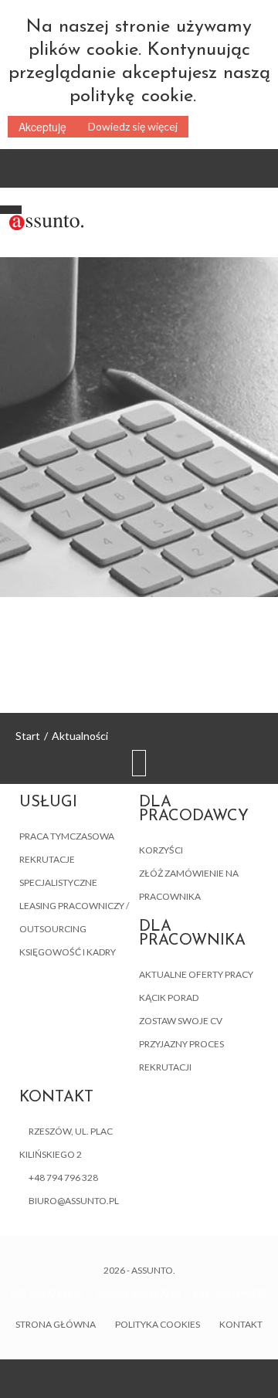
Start (27, 735)
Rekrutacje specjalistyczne (58, 870)
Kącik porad (168, 997)
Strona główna (55, 1324)
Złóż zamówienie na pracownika (189, 884)
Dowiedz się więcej (133, 126)
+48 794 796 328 (63, 1177)
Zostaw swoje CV (180, 1020)
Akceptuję (42, 126)
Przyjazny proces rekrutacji (181, 1055)
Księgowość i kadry (67, 952)
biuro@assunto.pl (74, 1200)
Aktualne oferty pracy (196, 974)
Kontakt (241, 1324)
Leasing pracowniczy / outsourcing (74, 917)
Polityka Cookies (157, 1324)
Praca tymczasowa (66, 836)
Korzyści (161, 850)
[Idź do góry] (139, 764)
